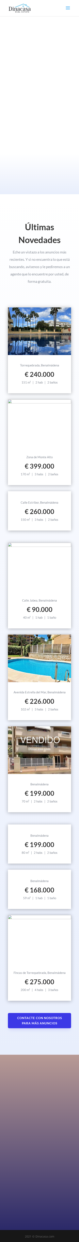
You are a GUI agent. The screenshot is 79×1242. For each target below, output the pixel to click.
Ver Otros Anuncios (39, 870)
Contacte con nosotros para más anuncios (39, 1020)
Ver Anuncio (39, 354)
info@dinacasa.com (20, 1189)
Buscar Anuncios (39, 120)
